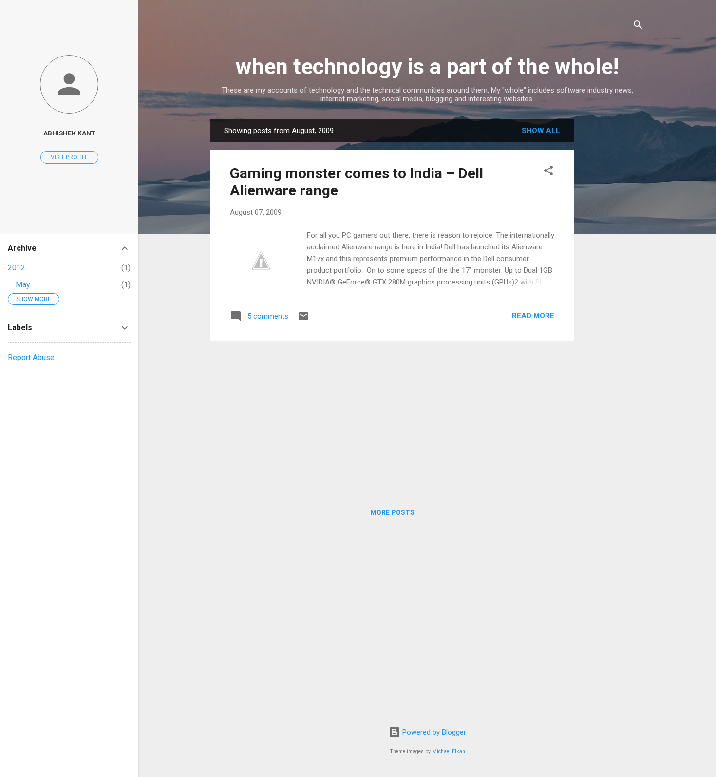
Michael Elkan (448, 751)
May (23, 284)
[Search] (638, 26)
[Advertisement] (613, 265)
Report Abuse (31, 357)
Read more (533, 315)
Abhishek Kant (69, 133)
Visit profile (69, 157)
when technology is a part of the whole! (427, 66)
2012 (16, 267)
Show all (541, 130)
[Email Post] (303, 319)
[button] (548, 172)
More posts (392, 512)
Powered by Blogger (433, 732)
